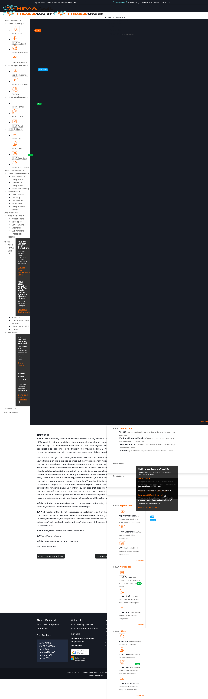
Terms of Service (96, 676)
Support (157, 2)
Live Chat (133, 2)
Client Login (120, 2)
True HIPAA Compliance (48, 624)
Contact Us (42, 628)
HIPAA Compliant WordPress (84, 628)
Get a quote (166, 2)
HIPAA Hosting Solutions (82, 624)
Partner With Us (146, 2)
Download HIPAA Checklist (151, 495)
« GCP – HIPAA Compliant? (50, 556)
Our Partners (77, 645)
